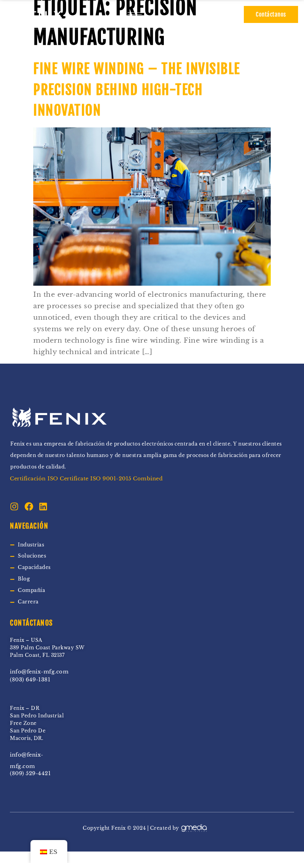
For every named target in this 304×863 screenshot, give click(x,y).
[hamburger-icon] (134, 14)
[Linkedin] (43, 506)
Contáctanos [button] (271, 14)
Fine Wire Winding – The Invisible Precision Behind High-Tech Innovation (136, 89)
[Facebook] (29, 506)
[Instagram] (14, 506)
